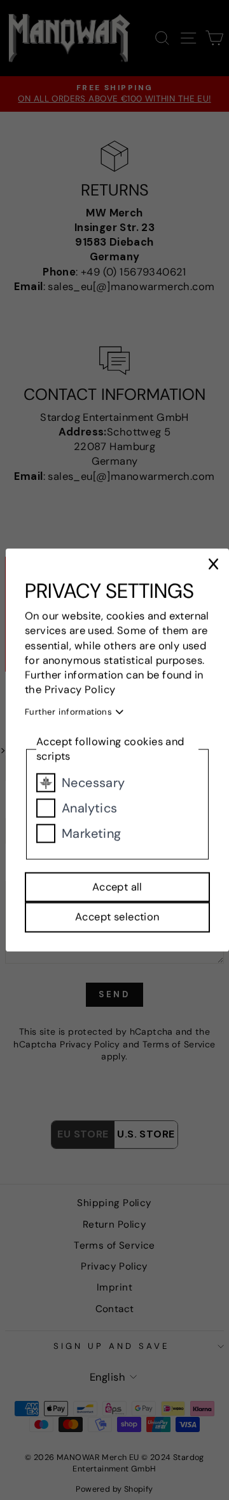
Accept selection (117, 917)
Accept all (117, 887)
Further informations (70, 712)
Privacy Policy (80, 689)
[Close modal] (214, 564)
